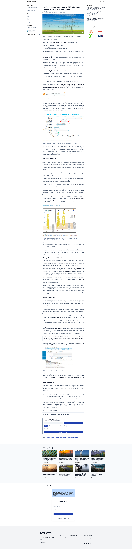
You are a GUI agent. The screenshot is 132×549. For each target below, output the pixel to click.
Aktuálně (28, 15)
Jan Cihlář (45, 11)
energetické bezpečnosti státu (60, 42)
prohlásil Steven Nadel (53, 338)
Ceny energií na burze (31, 10)
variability (77, 184)
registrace (58, 498)
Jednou (53, 422)
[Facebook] (85, 547)
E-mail (55, 508)
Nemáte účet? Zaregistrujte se (63, 522)
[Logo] (31, 1)
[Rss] (91, 547)
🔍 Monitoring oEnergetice (32, 28)
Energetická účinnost (50, 441)
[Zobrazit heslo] (72, 514)
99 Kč (50, 425)
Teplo (28, 19)
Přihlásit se (63, 518)
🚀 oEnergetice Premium (31, 27)
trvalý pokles (72, 405)
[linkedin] (63, 414)
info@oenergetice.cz (43, 546)
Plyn (27, 18)
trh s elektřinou (71, 441)
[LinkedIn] (89, 547)
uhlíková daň (77, 148)
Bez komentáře (62, 12)
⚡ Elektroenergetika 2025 (32, 7)
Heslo (55, 513)
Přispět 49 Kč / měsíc (63, 436)
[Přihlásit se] (104, 1)
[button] (54, 94)
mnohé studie (57, 317)
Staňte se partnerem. (96, 39)
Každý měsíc (73, 422)
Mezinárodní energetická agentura (57, 270)
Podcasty (28, 22)
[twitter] (61, 414)
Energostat (29, 8)
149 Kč (54, 425)
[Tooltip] (39, 34)
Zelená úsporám (73, 263)
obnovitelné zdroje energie (61, 441)
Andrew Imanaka (55, 410)
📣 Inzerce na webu (30, 31)
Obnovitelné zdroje (30, 20)
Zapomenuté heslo (63, 520)
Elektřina (28, 16)
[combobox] (96, 5)
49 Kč (46, 425)
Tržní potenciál (46, 327)
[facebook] (59, 414)
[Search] (100, 1)
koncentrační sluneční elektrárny (50, 151)
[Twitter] (87, 547)
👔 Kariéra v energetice (31, 30)
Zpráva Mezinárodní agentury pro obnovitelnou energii (55, 196)
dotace (76, 441)
